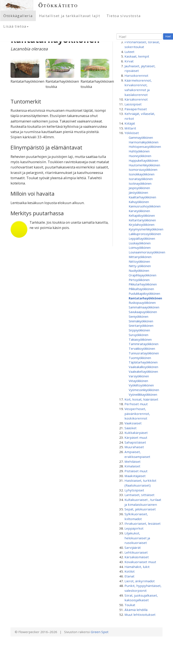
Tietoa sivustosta (124, 15)
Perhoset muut (136, 404)
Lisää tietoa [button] (14, 26)
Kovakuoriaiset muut (140, 562)
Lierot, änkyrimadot (139, 581)
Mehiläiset (132, 461)
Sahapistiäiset (135, 442)
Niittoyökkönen (139, 261)
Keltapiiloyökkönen (142, 215)
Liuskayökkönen (140, 243)
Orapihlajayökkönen (142, 275)
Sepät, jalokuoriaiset (140, 509)
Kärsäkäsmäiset (136, 557)
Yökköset (131, 133)
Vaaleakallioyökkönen (143, 367)
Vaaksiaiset (133, 423)
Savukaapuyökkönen (143, 312)
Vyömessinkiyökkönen (144, 390)
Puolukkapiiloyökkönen (144, 293)
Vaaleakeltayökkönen (143, 371)
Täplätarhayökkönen (143, 362)
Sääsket (130, 428)
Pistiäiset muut (135, 471)
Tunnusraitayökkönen (144, 353)
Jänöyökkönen (138, 192)
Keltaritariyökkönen (142, 220)
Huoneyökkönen (140, 156)
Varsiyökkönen (139, 376)
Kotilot (129, 571)
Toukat (129, 605)
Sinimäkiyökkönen (141, 321)
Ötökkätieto (58, 5)
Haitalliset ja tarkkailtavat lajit (69, 15)
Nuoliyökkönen (139, 270)
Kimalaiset (132, 466)
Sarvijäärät (132, 547)
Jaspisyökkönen (139, 188)
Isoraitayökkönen (141, 179)
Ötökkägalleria (18, 15)
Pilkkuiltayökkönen (141, 289)
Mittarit (130, 128)
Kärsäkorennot (136, 99)
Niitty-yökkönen (140, 266)
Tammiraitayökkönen (143, 344)
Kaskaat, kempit (136, 56)
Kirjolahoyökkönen (141, 224)
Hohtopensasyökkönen (145, 146)
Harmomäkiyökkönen (143, 142)
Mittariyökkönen (140, 257)
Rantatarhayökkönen (145, 298)
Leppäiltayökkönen (142, 238)
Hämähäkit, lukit (137, 567)
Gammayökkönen (141, 137)
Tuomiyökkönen (140, 358)
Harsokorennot (136, 75)
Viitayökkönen (138, 381)
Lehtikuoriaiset (136, 552)
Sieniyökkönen (138, 316)
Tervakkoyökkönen (142, 348)
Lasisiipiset (133, 104)
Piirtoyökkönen (139, 280)
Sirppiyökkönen (139, 330)
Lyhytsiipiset (134, 490)
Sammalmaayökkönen (144, 307)
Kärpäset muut (135, 437)
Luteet (129, 52)
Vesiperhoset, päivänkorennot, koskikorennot (137, 413)
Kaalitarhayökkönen (142, 197)
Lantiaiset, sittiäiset (139, 495)
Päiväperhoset (135, 109)
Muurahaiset (134, 447)
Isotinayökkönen (140, 183)
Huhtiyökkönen (139, 151)
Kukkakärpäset (136, 432)
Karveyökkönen (139, 211)
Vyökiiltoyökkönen (141, 385)
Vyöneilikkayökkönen (143, 394)
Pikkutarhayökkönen (143, 284)
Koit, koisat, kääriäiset (141, 399)
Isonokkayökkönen (141, 174)
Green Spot (99, 632)
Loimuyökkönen (140, 247)
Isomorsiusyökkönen (143, 169)
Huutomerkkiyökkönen (144, 165)
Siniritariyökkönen (141, 325)
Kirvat (129, 61)
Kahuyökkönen (139, 202)
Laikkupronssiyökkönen (145, 234)
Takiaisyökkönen (140, 339)
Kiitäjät (129, 123)
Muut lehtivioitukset (139, 614)
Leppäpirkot (133, 528)
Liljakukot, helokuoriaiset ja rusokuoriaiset (137, 538)
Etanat (129, 576)
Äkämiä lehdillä (135, 610)
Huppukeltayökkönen (143, 160)
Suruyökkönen (138, 335)
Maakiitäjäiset (135, 476)
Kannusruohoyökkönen (145, 206)
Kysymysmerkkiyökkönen (146, 229)
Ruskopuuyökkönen (142, 302)
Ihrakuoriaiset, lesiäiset (142, 523)
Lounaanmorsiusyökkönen (147, 252)
